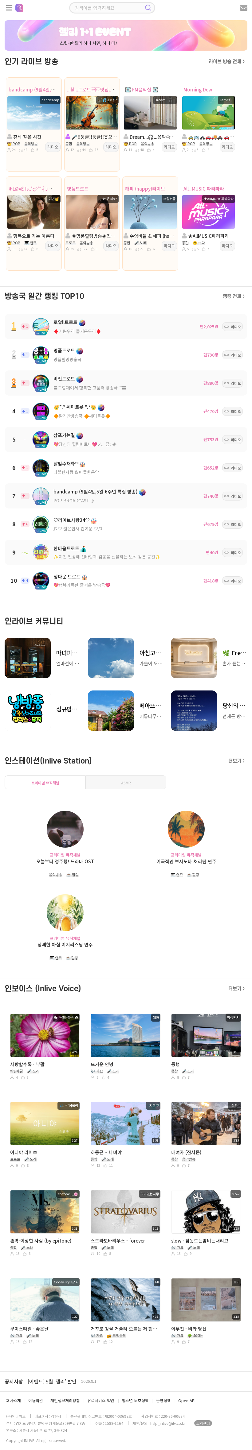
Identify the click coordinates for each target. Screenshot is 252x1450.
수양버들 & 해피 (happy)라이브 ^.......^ (152, 236)
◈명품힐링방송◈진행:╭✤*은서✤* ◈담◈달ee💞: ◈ (94, 236)
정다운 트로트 (67, 576)
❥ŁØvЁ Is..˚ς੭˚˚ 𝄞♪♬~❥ (34, 188)
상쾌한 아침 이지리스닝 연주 (65, 944)
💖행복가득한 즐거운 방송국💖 (81, 585)
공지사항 (14, 1381)
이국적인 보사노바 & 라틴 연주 (186, 861)
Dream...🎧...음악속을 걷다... (152, 136)
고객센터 (203, 1423)
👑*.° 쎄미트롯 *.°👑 (74, 407)
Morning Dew (197, 89)
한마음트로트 (66, 548)
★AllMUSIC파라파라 (208, 236)
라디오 (52, 147)
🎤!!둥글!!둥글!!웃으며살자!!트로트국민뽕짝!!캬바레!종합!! (94, 136)
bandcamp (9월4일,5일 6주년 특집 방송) (50, 89)
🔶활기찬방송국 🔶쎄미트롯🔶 (81, 416)
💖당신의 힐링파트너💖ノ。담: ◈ (84, 444)
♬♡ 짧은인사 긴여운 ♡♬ (77, 528)
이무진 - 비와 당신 (189, 1328)
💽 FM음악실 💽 (141, 89)
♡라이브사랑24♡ (71, 520)
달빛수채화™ (65, 463)
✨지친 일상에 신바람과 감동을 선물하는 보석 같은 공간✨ (106, 557)
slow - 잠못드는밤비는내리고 (199, 1240)
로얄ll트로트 (65, 322)
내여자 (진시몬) (186, 1152)
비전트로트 (64, 378)
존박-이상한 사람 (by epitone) (40, 1240)
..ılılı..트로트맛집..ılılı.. (93, 89)
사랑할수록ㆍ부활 (27, 1064)
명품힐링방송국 (67, 359)
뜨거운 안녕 (102, 1064)
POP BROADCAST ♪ (74, 500)
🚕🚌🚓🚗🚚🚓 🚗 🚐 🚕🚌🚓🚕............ (210, 136)
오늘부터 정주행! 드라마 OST (65, 861)
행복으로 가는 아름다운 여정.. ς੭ (35, 236)
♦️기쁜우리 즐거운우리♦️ (77, 331)
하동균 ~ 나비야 (106, 1152)
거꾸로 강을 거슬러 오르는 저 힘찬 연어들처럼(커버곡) (125, 1328)
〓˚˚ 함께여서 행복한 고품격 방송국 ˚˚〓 (89, 388)
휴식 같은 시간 (26, 136)
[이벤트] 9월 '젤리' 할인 (52, 1381)
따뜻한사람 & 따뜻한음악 (76, 472)
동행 (175, 1064)
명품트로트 (78, 188)
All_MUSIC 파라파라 (203, 188)
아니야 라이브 (23, 1152)
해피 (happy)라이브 (145, 188)
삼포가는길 (64, 435)
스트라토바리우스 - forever (118, 1240)
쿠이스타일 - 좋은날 (29, 1328)
